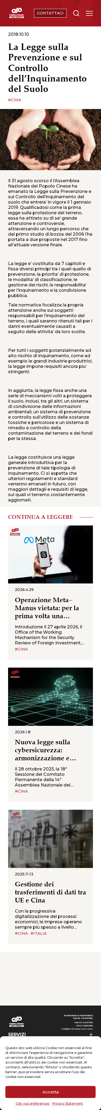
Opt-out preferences (33, 1103)
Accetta (51, 1092)
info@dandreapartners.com (77, 1028)
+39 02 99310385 (84, 1025)
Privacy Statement (67, 1103)
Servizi (17, 1034)
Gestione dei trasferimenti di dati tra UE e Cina (50, 892)
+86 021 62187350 (83, 1022)
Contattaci (50, 13)
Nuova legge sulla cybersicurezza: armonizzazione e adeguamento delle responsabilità (44, 750)
